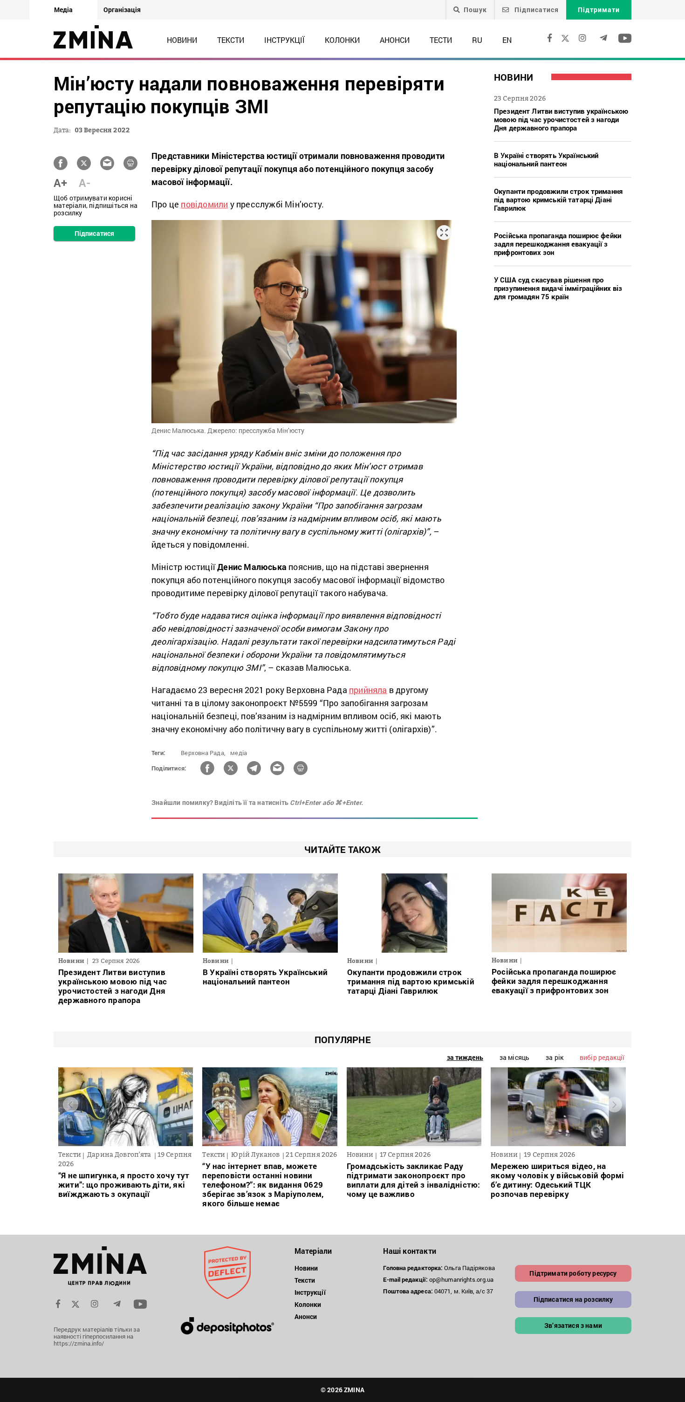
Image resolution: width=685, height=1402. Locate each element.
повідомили (204, 204)
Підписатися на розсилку (573, 1299)
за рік (554, 1057)
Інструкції (284, 39)
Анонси (395, 39)
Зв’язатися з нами (573, 1325)
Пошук (475, 10)
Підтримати (599, 9)
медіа (238, 753)
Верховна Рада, (203, 753)
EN (507, 39)
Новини (182, 39)
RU (477, 39)
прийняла (368, 689)
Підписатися (536, 9)
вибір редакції (602, 1057)
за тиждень (465, 1057)
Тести (441, 39)
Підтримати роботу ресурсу (572, 1273)
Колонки (342, 39)
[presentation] (70, 1104)
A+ (60, 182)
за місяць (514, 1057)
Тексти (230, 39)
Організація (122, 9)
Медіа (63, 9)
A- (84, 182)
